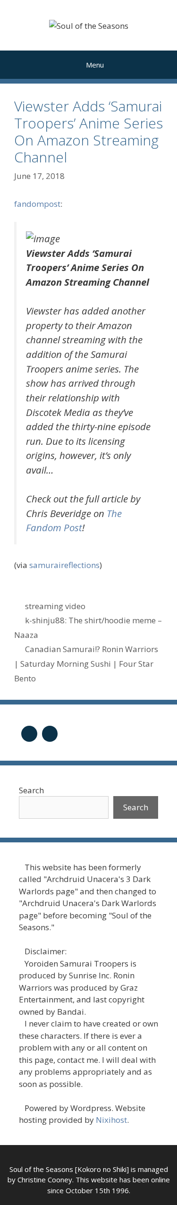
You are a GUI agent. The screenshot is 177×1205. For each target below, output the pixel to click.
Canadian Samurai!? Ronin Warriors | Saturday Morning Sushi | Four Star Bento (86, 663)
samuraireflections (64, 565)
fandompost (37, 203)
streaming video (55, 606)
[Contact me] (50, 732)
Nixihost (111, 1119)
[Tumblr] (29, 732)
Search (31, 790)
